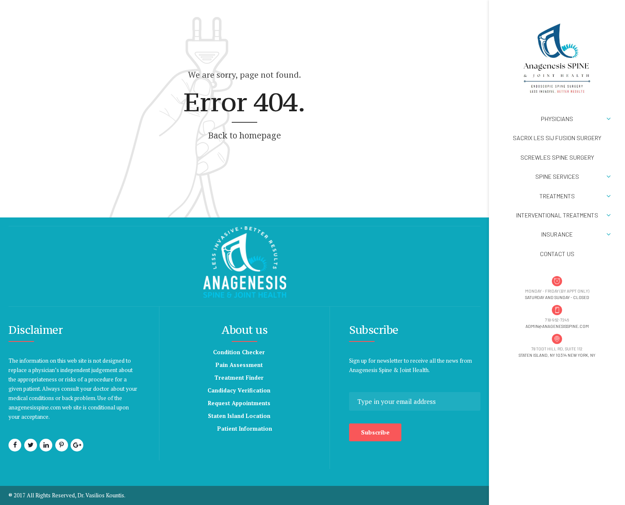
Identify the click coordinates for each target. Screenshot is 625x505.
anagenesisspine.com (35, 407)
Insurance (557, 234)
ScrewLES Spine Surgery (557, 157)
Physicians (557, 118)
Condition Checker (239, 352)
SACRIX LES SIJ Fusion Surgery (557, 137)
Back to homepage (244, 135)
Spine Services (557, 176)
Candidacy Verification (238, 390)
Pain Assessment (239, 365)
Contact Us (557, 253)
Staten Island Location (239, 416)
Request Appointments (239, 403)
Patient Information (244, 428)
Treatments (557, 196)
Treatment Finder (239, 377)
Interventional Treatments (557, 215)
